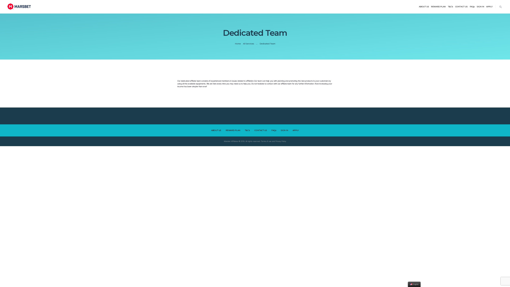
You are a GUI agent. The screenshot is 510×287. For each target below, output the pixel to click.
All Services (248, 44)
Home (238, 44)
